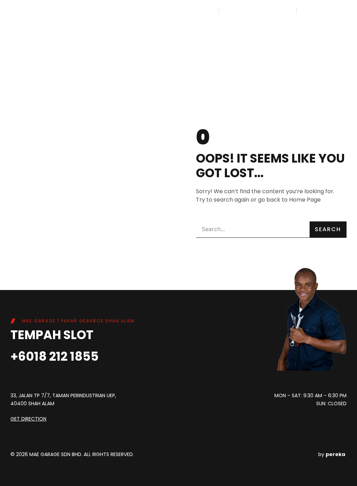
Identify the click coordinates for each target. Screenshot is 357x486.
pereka (335, 454)
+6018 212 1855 (54, 356)
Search (328, 229)
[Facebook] (180, 397)
